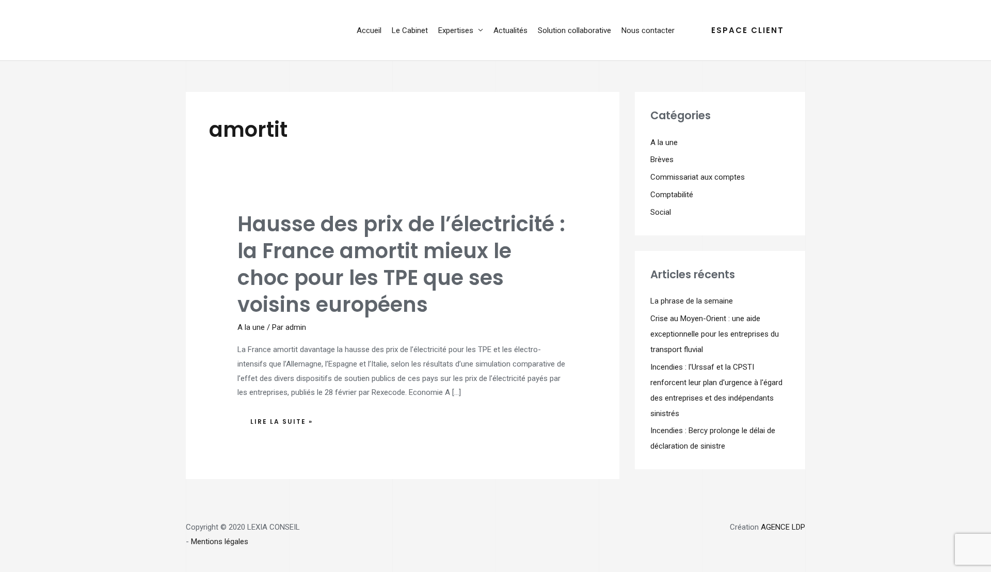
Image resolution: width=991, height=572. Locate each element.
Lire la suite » (281, 419)
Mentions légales (219, 541)
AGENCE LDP (783, 527)
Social (660, 212)
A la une (251, 327)
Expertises (455, 30)
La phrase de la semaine (691, 301)
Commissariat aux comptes (697, 177)
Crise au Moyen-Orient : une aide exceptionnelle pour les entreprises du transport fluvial (714, 334)
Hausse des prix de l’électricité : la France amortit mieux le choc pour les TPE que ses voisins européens (401, 264)
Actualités (510, 30)
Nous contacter (648, 30)
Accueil (369, 30)
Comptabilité (671, 194)
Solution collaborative (574, 30)
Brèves (662, 159)
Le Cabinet (410, 30)
